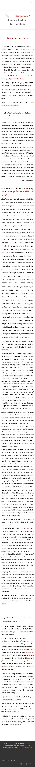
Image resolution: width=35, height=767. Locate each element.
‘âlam (6, 73)
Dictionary (21, 16)
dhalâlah (20, 79)
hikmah (5, 666)
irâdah (11, 55)
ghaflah (12, 79)
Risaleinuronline (8, 5)
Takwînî (3, 49)
